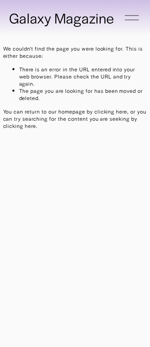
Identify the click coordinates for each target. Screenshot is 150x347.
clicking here (111, 111)
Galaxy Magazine (61, 17)
